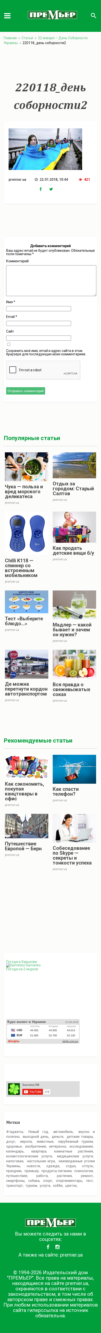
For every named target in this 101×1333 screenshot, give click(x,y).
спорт (47, 1181)
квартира (38, 1151)
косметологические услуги (29, 1156)
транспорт (14, 1186)
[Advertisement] (50, 63)
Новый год (38, 1132)
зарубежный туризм (75, 1141)
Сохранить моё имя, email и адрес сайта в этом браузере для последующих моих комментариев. (46, 352)
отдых (71, 1166)
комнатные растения (73, 1151)
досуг (10, 1141)
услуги (45, 1186)
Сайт (10, 331)
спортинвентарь (69, 1181)
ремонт (87, 1176)
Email (11, 316)
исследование (81, 1146)
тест (89, 1181)
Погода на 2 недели (22, 969)
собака (33, 1181)
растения (64, 1176)
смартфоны (15, 1181)
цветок (71, 1186)
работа (42, 1176)
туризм (31, 1186)
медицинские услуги (75, 1156)
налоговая (14, 1161)
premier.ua (71, 1255)
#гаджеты (14, 1132)
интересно (57, 1146)
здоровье (14, 1146)
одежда (52, 1166)
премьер (32, 1171)
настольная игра (41, 1161)
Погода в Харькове (21, 962)
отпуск (87, 1166)
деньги (57, 1137)
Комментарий (17, 261)
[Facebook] (44, 189)
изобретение (35, 1146)
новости (33, 1166)
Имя (10, 302)
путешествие (16, 1176)
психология (83, 1171)
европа (26, 1141)
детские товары (80, 1137)
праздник (14, 1171)
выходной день (35, 1137)
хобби (58, 1186)
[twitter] (54, 189)
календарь (15, 1151)
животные (45, 1141)
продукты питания (56, 1171)
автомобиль (63, 1132)
